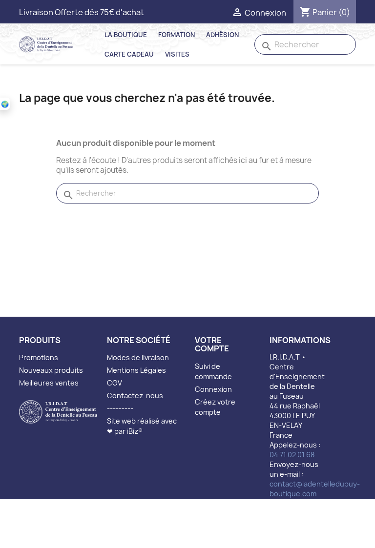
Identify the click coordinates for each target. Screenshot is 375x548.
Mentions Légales (136, 370)
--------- (120, 408)
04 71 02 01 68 (292, 454)
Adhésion (222, 34)
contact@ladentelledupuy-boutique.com (315, 488)
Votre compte (212, 344)
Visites (177, 54)
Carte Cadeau (129, 54)
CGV (114, 382)
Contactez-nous (135, 395)
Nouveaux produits (51, 370)
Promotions (38, 357)
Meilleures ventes (49, 382)
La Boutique (125, 34)
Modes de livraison (138, 357)
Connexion (213, 389)
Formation (176, 34)
